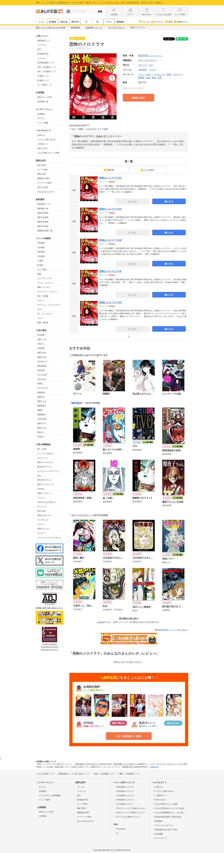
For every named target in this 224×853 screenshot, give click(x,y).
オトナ (109, 22)
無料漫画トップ (43, 41)
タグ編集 (104, 129)
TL (86, 22)
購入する (169, 201)
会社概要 (159, 834)
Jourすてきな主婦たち (46, 502)
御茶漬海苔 (41, 366)
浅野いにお (41, 339)
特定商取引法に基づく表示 (166, 830)
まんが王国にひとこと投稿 (48, 153)
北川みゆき (41, 379)
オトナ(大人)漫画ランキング (128, 817)
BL (97, 22)
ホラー (40, 309)
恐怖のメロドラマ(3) (110, 240)
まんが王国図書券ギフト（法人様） (170, 813)
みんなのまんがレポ (45, 192)
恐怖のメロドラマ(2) (110, 209)
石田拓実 (41, 348)
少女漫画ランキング (125, 795)
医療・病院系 (42, 323)
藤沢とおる (41, 428)
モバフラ (41, 533)
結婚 (148, 77)
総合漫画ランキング (125, 787)
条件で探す (41, 165)
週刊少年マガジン (44, 480)
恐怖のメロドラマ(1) (110, 178)
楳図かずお (41, 357)
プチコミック (42, 458)
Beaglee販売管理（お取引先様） (169, 817)
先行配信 (52, 22)
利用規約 (159, 821)
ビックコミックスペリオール (49, 537)
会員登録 (41, 114)
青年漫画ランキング (125, 800)
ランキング (158, 22)
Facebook (121, 829)
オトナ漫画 (41, 269)
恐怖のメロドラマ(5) (110, 302)
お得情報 (42, 816)
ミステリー (177, 74)
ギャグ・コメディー (45, 283)
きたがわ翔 (41, 375)
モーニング (41, 507)
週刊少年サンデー (44, 515)
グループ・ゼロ (145, 65)
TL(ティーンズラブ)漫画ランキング (131, 808)
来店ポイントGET (44, 97)
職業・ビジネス (43, 287)
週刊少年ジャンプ (44, 467)
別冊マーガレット (44, 493)
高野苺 (40, 410)
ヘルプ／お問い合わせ (46, 140)
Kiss (39, 476)
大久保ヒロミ (42, 361)
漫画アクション (43, 529)
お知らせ (41, 135)
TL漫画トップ (43, 76)
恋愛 (39, 274)
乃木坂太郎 (41, 419)
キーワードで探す (44, 183)
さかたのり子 (42, 388)
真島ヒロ (41, 432)
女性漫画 (41, 243)
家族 (154, 77)
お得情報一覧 (42, 102)
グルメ (40, 318)
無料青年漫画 (42, 222)
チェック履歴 (42, 123)
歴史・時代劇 (42, 296)
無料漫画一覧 (42, 208)
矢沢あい (41, 437)
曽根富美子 (41, 406)
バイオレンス (158, 74)
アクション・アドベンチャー (49, 305)
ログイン (41, 118)
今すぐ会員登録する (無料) (129, 736)
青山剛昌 (41, 335)
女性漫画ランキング (125, 791)
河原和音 (41, 370)
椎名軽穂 (41, 392)
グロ (73, 129)
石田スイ (41, 344)
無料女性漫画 (42, 213)
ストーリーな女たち (45, 453)
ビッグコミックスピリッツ (48, 471)
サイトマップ (160, 838)
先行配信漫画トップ (45, 63)
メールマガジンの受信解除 (50, 795)
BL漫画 (40, 265)
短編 (169, 74)
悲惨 (81, 129)
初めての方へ (42, 148)
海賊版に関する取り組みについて (49, 608)
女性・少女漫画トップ (46, 67)
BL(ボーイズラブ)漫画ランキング (131, 813)
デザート (41, 524)
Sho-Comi (41, 511)
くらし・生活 (144, 74)
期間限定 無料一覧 (44, 231)
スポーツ (41, 300)
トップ (41, 22)
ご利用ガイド (42, 144)
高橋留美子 (41, 415)
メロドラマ (91, 129)
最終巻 (111, 170)
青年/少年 (75, 22)
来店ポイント (182, 22)
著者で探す (41, 174)
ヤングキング (42, 520)
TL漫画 (40, 261)
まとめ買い (149, 170)
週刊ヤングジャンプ (45, 484)
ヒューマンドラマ (44, 278)
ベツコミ (41, 498)
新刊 (170, 22)
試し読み (132, 201)
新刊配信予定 (42, 54)
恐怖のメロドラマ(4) (110, 271)
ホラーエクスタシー (81, 515)
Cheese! (40, 489)
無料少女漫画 (42, 217)
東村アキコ (41, 423)
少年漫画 (41, 256)
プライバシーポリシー (164, 825)
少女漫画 (41, 247)
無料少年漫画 (42, 226)
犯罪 (160, 77)
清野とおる (41, 401)
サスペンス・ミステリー (47, 292)
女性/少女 (64, 22)
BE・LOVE (41, 449)
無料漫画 (120, 22)
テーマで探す (42, 170)
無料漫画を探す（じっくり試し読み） (171, 630)
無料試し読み (138, 98)
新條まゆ (41, 397)
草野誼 (40, 384)
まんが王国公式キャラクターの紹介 (170, 808)
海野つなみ (41, 353)
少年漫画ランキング (125, 804)
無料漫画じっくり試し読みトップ (74, 774)
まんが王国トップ (46, 774)
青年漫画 (41, 252)
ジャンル (145, 22)
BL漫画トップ (43, 80)
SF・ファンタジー (44, 314)
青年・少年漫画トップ (46, 71)
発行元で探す (42, 187)
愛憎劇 (141, 77)
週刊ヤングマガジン (45, 462)
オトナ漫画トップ (44, 85)
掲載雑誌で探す (43, 178)
